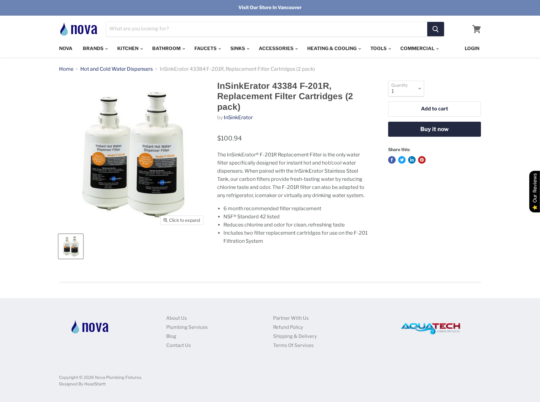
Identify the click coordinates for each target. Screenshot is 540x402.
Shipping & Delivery (295, 336)
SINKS (238, 48)
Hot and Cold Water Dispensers (116, 69)
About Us (176, 318)
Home (66, 69)
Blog (171, 336)
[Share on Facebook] (392, 160)
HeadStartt (95, 383)
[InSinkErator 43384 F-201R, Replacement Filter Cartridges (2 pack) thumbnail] (70, 246)
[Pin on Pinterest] (422, 160)
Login (472, 48)
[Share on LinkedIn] (412, 160)
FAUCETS (206, 48)
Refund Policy (288, 327)
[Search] (435, 29)
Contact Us (178, 345)
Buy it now (434, 129)
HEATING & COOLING (332, 48)
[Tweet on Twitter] (402, 160)
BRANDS (93, 48)
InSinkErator (238, 117)
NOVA (65, 48)
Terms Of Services (293, 345)
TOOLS (379, 48)
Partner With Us (291, 318)
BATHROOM (167, 48)
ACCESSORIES (276, 48)
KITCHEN (128, 48)
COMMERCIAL (417, 48)
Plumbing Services (187, 327)
